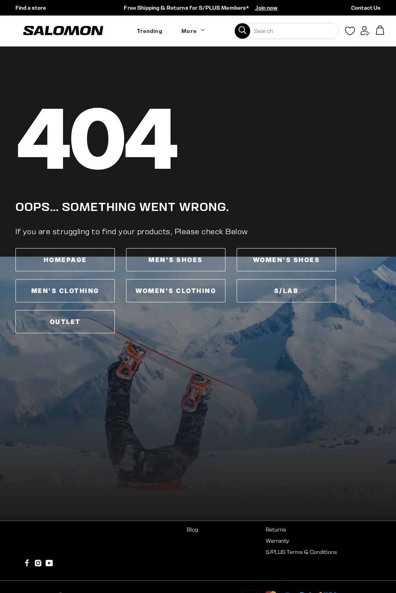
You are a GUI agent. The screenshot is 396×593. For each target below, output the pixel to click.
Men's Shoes (175, 260)
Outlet (65, 322)
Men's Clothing (65, 291)
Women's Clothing (175, 291)
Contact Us (366, 7)
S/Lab (286, 291)
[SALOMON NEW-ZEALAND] (63, 31)
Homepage (65, 260)
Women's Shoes (286, 260)
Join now (266, 7)
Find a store (30, 7)
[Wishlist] (350, 32)
